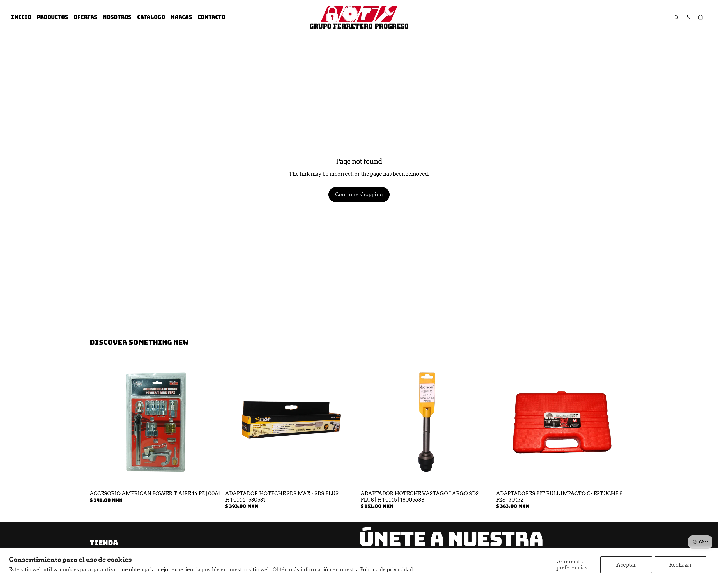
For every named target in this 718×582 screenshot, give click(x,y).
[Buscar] (676, 17)
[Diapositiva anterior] (233, 422)
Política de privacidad (386, 569)
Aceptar (626, 565)
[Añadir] (213, 480)
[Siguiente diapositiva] (348, 422)
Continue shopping (359, 194)
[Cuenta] (688, 17)
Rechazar (680, 565)
